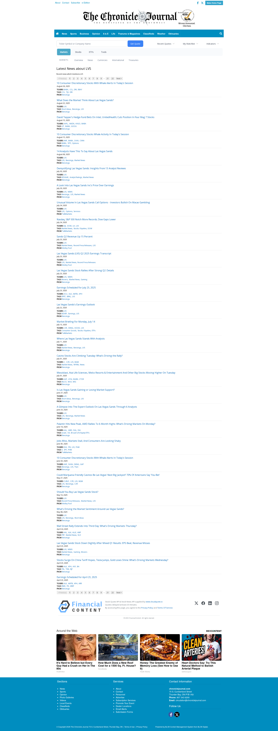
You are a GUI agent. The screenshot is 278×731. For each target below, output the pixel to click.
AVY (74, 566)
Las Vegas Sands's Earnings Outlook (76, 304)
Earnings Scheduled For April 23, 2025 (77, 577)
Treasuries (133, 60)
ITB (69, 447)
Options (75, 143)
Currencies (102, 60)
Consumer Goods (69, 330)
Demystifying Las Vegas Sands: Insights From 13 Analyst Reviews (91, 168)
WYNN (76, 364)
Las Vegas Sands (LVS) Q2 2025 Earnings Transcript (84, 253)
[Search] (221, 33)
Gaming (84, 279)
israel (64, 433)
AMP (79, 532)
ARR (80, 583)
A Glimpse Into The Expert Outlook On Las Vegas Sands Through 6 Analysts (97, 406)
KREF (72, 586)
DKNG (70, 328)
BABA (66, 89)
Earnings (71, 313)
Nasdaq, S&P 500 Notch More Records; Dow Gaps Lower (86, 219)
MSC (74, 382)
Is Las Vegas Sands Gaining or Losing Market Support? (86, 389)
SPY (65, 450)
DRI (75, 89)
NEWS (70, 192)
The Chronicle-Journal (79, 726)
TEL (63, 569)
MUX (70, 382)
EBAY (80, 89)
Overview (78, 60)
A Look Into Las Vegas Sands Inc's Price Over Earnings (85, 185)
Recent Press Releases (83, 245)
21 (108, 78)
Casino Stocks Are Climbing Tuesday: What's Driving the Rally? (90, 355)
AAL (65, 430)
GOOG (74, 126)
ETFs (91, 52)
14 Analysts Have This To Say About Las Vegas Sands (85, 151)
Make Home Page (214, 3)
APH (80, 294)
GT (63, 126)
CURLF (66, 481)
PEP (63, 535)
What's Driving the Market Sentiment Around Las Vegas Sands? (90, 509)
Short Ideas (66, 109)
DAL (75, 430)
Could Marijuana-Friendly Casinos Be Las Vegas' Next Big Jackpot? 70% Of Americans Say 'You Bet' (108, 475)
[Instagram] (217, 606)
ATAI (70, 379)
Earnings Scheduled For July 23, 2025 (76, 287)
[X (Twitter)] (196, 606)
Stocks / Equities (80, 228)
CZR (65, 328)
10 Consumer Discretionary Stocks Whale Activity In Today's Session (93, 134)
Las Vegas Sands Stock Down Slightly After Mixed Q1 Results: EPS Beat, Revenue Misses (103, 543)
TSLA (76, 467)
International (118, 60)
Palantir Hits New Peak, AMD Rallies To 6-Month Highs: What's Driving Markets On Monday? (106, 423)
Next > (119, 78)
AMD (70, 430)
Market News (79, 160)
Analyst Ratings (76, 177)
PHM (77, 447)
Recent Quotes (164, 43)
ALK (70, 294)
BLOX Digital (203, 726)
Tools (103, 52)
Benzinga (66, 95)
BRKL (69, 296)
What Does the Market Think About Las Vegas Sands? (85, 100)
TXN (67, 569)
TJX (67, 92)
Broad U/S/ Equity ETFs (80, 433)
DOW (69, 226)
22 (113, 78)
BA (78, 566)
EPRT (64, 296)
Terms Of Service (165, 607)
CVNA (82, 140)
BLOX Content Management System (179, 726)
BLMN (75, 379)
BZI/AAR (65, 177)
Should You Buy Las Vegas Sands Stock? (77, 491)
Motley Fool (67, 248)
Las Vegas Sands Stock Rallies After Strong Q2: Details (85, 270)
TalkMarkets (67, 214)
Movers (65, 279)
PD (68, 586)
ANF (65, 140)
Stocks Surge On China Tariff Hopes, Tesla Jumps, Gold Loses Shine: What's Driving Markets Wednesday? (112, 560)
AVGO (77, 123)
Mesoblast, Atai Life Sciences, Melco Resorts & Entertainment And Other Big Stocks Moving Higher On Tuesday (116, 372)
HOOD (77, 328)
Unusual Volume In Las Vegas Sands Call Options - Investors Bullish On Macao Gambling (103, 202)
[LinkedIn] (210, 606)
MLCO (64, 382)
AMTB (75, 294)
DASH (70, 464)
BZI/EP (64, 313)
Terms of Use (129, 726)
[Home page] (139, 17)
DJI (65, 226)
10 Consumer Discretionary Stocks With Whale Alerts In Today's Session (95, 83)
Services (77, 211)
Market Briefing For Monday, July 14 (76, 321)
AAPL (66, 123)
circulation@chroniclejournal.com (191, 700)
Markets (64, 52)
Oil (68, 433)
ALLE (74, 532)
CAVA (76, 140)
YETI (69, 143)
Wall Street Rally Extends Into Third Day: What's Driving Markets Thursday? (97, 526)
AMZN (71, 123)
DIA (79, 430)
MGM (77, 362)
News (90, 60)
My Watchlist (189, 43)
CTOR (81, 379)
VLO (79, 535)
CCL (71, 89)
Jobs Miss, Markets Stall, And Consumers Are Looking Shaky (89, 440)
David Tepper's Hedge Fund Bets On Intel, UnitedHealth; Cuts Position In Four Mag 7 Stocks (105, 117)
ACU (65, 294)
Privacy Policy (147, 607)
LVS (65, 106)
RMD (63, 586)
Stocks (78, 52)
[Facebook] (203, 606)
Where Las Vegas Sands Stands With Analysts (81, 338)
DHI (65, 447)
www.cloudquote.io (154, 601)
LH (74, 226)
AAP (65, 379)
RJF (71, 569)
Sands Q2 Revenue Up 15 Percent (75, 236)
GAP (82, 464)
